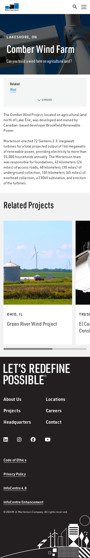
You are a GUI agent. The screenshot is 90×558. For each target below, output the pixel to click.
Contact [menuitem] (53, 422)
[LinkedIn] (10, 439)
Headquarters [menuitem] (17, 422)
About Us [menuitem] (12, 399)
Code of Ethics (14, 460)
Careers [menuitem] (54, 410)
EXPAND (47, 99)
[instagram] (23, 439)
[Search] (75, 7)
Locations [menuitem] (55, 399)
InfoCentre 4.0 (15, 488)
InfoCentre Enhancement (23, 502)
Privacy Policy (14, 474)
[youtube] (47, 439)
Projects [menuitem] (12, 410)
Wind (13, 89)
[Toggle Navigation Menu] (84, 7)
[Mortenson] (12, 7)
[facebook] (37, 439)
